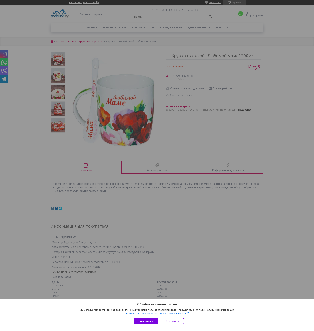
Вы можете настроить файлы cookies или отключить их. (156, 313)
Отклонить (172, 321)
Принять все (146, 321)
